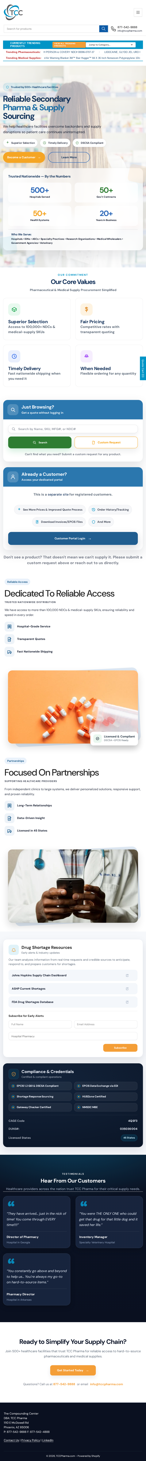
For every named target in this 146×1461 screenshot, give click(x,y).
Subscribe (120, 1047)
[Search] (103, 29)
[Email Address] (105, 1024)
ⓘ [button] (132, 975)
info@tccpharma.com (106, 1384)
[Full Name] (40, 1024)
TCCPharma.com (65, 1456)
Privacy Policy (30, 1440)
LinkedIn (47, 1440)
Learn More (69, 157)
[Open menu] (138, 12)
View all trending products (65, 44)
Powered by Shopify (89, 1456)
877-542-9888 (64, 1384)
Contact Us (11, 1440)
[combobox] (56, 29)
